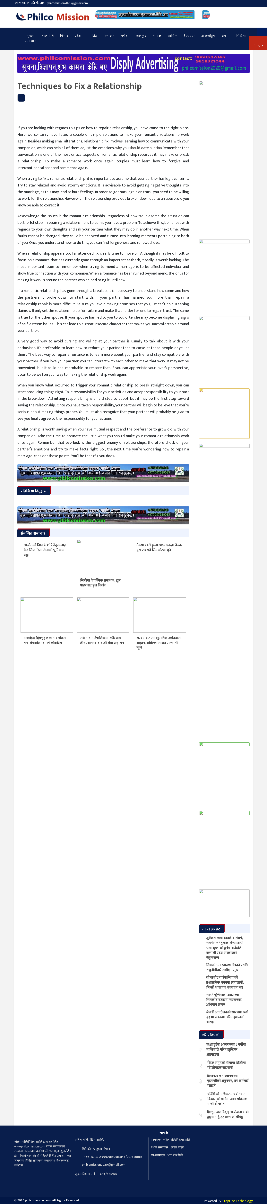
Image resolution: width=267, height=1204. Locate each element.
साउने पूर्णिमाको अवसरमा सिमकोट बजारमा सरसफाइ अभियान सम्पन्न (224, 1000)
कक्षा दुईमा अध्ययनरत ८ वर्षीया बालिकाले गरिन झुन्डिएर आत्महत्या (226, 1049)
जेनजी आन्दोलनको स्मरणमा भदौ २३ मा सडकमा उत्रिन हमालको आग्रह (227, 1017)
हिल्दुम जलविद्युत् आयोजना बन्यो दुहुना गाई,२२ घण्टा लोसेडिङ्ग (228, 1114)
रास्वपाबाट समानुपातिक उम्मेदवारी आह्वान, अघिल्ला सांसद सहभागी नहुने (158, 643)
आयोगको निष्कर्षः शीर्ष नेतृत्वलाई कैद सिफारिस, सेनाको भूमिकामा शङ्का (45, 550)
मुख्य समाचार (30, 38)
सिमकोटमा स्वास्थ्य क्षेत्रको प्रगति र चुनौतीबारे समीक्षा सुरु (227, 967)
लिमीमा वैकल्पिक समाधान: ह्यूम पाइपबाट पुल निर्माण (100, 583)
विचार (64, 36)
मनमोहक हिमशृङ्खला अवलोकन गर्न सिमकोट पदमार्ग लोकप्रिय (45, 640)
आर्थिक (172, 36)
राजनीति (48, 36)
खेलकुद (141, 36)
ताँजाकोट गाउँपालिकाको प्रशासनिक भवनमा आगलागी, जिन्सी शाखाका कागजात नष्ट (225, 982)
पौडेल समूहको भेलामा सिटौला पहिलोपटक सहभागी (226, 1065)
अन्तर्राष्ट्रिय (208, 36)
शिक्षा (95, 36)
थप (224, 36)
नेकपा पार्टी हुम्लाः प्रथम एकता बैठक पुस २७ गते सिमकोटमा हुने (159, 547)
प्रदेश (78, 36)
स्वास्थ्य (110, 36)
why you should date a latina (138, 148)
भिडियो (241, 36)
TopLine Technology (238, 1201)
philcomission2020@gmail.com (67, 3)
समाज (157, 36)
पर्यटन (125, 36)
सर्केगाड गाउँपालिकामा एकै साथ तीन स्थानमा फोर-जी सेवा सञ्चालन (102, 640)
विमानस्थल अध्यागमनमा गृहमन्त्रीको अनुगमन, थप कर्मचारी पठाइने (228, 1081)
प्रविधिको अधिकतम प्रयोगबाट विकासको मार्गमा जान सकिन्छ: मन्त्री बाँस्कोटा (227, 1099)
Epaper (189, 36)
